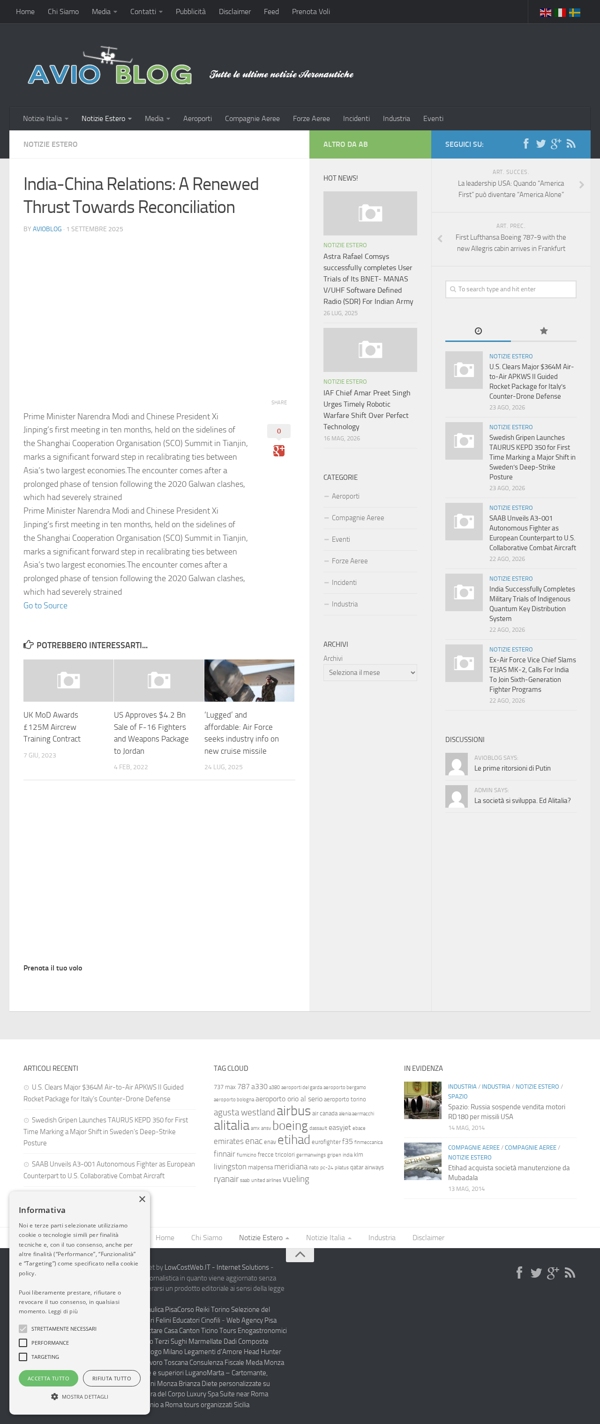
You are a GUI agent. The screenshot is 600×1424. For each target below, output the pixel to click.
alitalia (231, 1125)
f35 (347, 1141)
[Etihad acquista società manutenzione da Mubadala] (423, 1161)
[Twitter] (541, 144)
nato (314, 1168)
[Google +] (556, 144)
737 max (225, 1087)
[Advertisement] (159, 307)
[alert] (79, 1303)
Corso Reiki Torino (203, 1309)
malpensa (260, 1167)
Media (101, 11)
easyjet (340, 1127)
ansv (266, 1128)
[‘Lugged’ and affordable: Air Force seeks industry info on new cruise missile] (249, 680)
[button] (23, 1328)
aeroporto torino (345, 1099)
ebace (359, 1128)
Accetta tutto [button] (48, 1378)
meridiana (291, 1166)
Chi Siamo (63, 11)
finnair (224, 1154)
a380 (274, 1087)
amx (255, 1128)
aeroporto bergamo (344, 1087)
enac (253, 1141)
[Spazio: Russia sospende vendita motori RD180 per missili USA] (423, 1100)
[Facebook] (526, 144)
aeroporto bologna (234, 1100)
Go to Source (45, 605)
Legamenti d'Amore (213, 1352)
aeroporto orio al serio (288, 1098)
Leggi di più (63, 1311)
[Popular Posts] (544, 332)
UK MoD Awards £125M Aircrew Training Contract (52, 726)
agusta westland (244, 1112)
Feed (271, 11)
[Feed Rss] (571, 144)
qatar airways (367, 1167)
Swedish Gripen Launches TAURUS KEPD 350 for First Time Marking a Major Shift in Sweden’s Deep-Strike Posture (532, 457)
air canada (325, 1113)
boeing (290, 1125)
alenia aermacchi (356, 1114)
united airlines (266, 1180)
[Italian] (561, 12)
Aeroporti (197, 118)
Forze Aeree (311, 118)
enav (270, 1141)
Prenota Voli (311, 11)
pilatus (342, 1168)
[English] (546, 12)
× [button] (141, 1199)
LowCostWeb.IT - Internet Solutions (217, 1267)
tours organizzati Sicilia (216, 1405)
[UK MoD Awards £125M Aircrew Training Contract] (68, 680)
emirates (229, 1141)
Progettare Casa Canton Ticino (174, 1330)
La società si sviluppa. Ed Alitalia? (522, 800)
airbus (294, 1111)
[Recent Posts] (478, 332)
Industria (396, 118)
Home (25, 11)
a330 (259, 1086)
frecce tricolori (276, 1154)
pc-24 (326, 1168)
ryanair (226, 1179)
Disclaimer (235, 11)
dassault (318, 1128)
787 (243, 1086)
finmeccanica (368, 1142)
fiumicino (246, 1155)
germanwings (311, 1155)
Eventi (433, 118)
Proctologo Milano (156, 1352)
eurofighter (326, 1141)
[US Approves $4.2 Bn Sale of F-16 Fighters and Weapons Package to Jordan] (159, 680)
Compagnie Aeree (252, 118)
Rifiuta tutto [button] (111, 1378)
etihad (294, 1139)
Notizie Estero (103, 118)
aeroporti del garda (301, 1087)
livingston (230, 1166)
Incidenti (356, 118)
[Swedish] (575, 12)
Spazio (458, 1096)
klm (358, 1154)
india (347, 1155)
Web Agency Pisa (251, 1320)
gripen (334, 1155)
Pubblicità (191, 11)
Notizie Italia (42, 118)
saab (245, 1180)
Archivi (333, 658)
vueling (296, 1179)
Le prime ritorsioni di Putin (512, 768)
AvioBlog (47, 229)
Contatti (143, 11)
